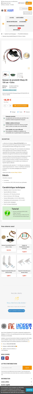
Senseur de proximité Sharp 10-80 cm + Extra (9, 246)
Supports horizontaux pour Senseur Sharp (24, 271)
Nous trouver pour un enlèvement (9, 1)
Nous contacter (5, 4)
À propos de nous (6, 3)
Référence (4, 86)
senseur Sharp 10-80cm (16, 172)
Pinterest (28, 112)
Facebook (2, 358)
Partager (13, 112)
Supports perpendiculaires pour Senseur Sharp (9, 271)
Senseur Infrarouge (17, 211)
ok (28, 368)
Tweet (20, 112)
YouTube (7, 358)
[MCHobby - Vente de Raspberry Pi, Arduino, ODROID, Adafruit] (7, 10)
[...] (28, 341)
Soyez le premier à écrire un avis (16, 310)
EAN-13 (4, 87)
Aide (12, 4)
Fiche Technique (7, 204)
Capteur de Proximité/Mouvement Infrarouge (24, 247)
